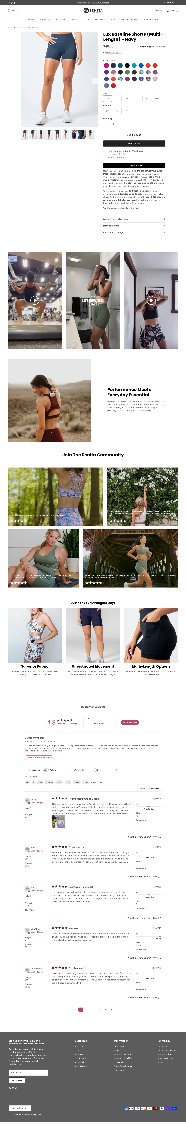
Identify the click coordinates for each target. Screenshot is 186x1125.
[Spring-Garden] (113, 72)
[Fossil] (134, 79)
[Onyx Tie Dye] (134, 72)
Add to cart (134, 135)
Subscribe (17, 1080)
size (27, 782)
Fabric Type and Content (116, 219)
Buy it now (134, 143)
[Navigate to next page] (111, 1010)
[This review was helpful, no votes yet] (154, 837)
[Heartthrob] (148, 66)
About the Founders (167, 1050)
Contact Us (119, 1070)
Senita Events (81, 1066)
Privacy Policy (164, 1054)
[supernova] (106, 72)
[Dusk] (106, 79)
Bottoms (79, 1046)
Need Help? (119, 1046)
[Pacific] (120, 66)
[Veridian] (134, 66)
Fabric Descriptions (123, 1066)
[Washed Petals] (155, 79)
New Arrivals (60, 19)
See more (141, 820)
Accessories (80, 1062)
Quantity (107, 118)
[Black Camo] (120, 72)
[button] (35, 300)
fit (34, 782)
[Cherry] (155, 66)
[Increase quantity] (121, 124)
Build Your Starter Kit (129, 19)
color (68, 782)
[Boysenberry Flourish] (148, 79)
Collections (45, 19)
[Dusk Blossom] (148, 72)
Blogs (160, 1062)
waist (40, 782)
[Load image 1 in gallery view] (59, 79)
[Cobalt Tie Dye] (141, 79)
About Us (162, 1046)
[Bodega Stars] (106, 86)
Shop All (31, 19)
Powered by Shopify (34, 1115)
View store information (115, 157)
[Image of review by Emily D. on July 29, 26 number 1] (58, 821)
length (59, 782)
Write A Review (130, 722)
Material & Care (111, 225)
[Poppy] (113, 79)
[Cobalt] (141, 66)
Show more (96, 782)
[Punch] (106, 66)
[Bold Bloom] (155, 72)
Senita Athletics (113, 52)
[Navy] (113, 66)
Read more (122, 813)
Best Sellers (75, 19)
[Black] (127, 66)
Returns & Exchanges (114, 232)
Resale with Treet (166, 1058)
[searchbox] (34, 770)
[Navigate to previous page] (74, 1010)
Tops (77, 1050)
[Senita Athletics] (93, 10)
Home (10, 28)
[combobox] (59, 770)
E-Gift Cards (80, 1058)
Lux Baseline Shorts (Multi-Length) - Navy (30, 28)
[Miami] (141, 72)
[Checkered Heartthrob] (113, 86)
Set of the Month (150, 19)
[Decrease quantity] (106, 124)
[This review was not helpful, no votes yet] (158, 837)
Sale (113, 19)
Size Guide (119, 1062)
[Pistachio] (127, 72)
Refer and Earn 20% (123, 1058)
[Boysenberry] (127, 79)
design (77, 782)
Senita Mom (100, 19)
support (49, 782)
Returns (117, 1050)
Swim (88, 19)
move (85, 782)
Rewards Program (122, 1054)
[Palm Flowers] (120, 79)
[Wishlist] (167, 10)
